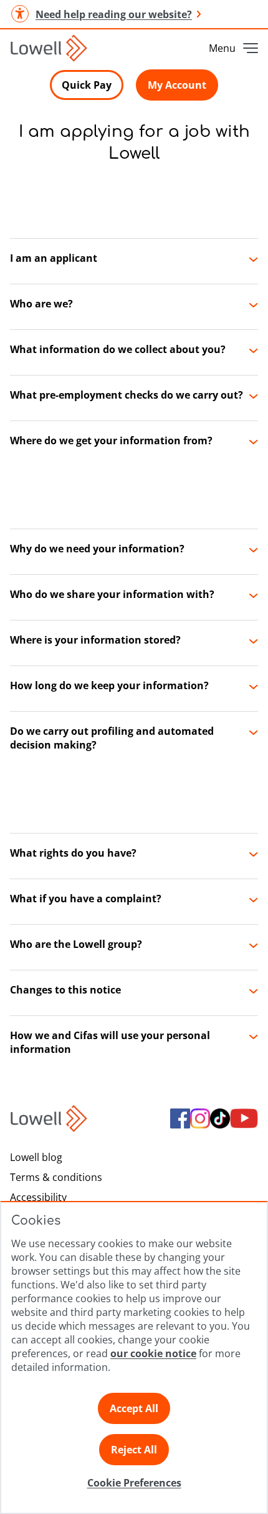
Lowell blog (36, 1157)
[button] (134, 261)
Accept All (134, 1408)
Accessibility (38, 1197)
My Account (177, 85)
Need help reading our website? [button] (114, 14)
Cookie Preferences (134, 1483)
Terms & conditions (56, 1177)
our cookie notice (153, 1353)
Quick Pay (87, 85)
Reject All (134, 1450)
